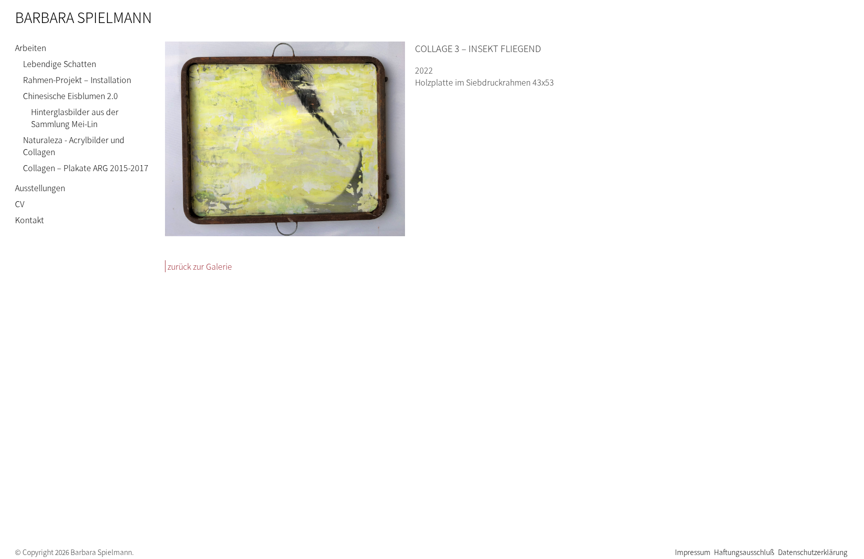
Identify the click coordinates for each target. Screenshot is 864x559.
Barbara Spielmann (83, 17)
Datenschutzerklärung (813, 552)
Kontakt (29, 220)
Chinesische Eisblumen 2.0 (70, 96)
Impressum (692, 552)
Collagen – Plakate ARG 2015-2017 (85, 168)
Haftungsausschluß (744, 552)
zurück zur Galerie (200, 266)
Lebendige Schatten (59, 64)
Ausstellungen (40, 188)
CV (19, 204)
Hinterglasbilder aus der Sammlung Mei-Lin (74, 118)
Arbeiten (30, 48)
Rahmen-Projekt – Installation (77, 80)
